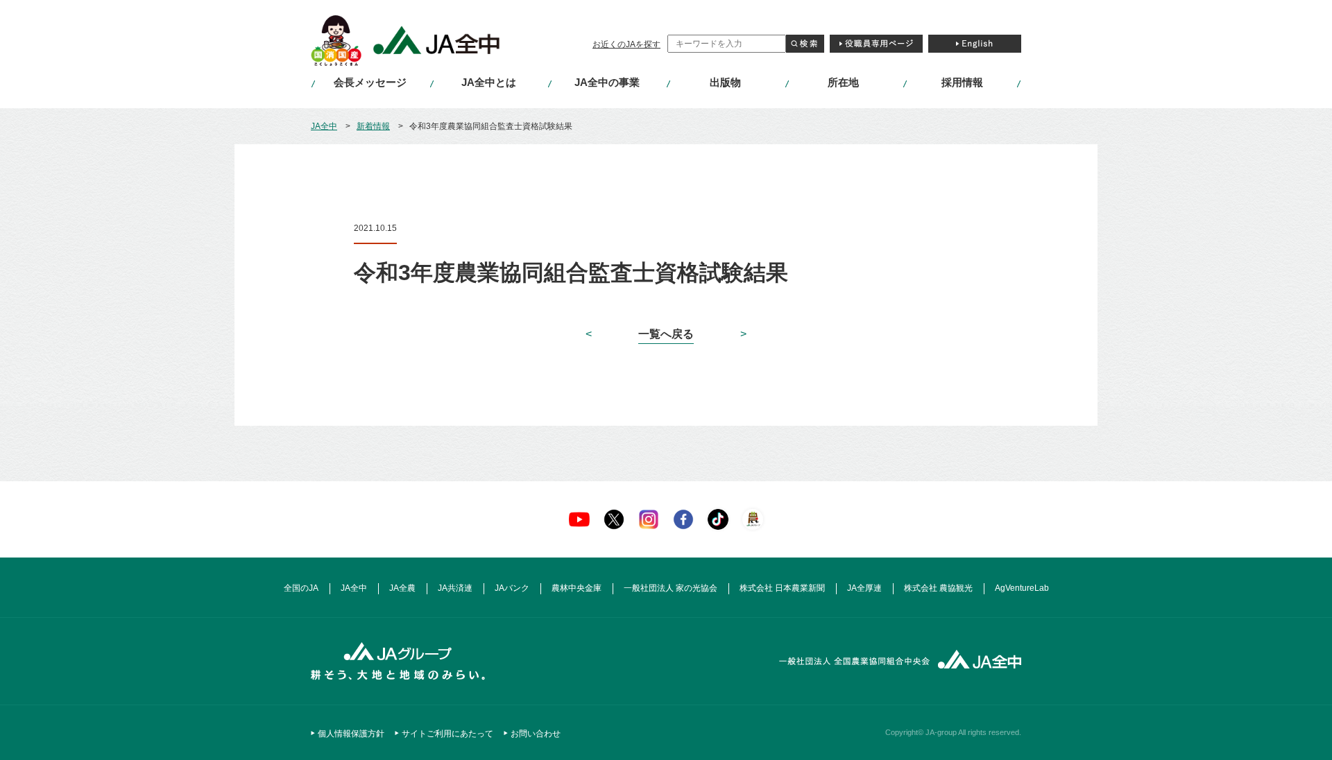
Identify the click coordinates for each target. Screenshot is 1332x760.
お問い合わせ (536, 734)
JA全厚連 (864, 588)
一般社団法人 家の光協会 (670, 588)
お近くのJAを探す (626, 44)
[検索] (805, 44)
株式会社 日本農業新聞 (782, 588)
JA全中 (324, 126)
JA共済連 (455, 588)
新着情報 (373, 126)
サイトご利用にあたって (447, 734)
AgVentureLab (1022, 588)
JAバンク (512, 588)
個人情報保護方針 (351, 734)
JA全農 (402, 588)
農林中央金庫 (576, 588)
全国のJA (301, 588)
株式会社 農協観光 (938, 588)
